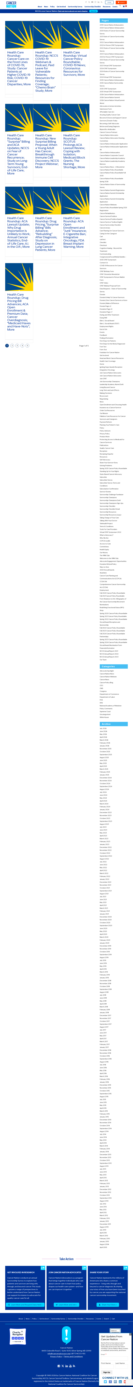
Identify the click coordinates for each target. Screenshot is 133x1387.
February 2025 (105, 772)
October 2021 (105, 888)
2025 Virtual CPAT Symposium (110, 92)
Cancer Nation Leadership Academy (112, 158)
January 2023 (104, 844)
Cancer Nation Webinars (108, 205)
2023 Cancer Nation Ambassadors (112, 54)
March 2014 (104, 1146)
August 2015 (104, 1097)
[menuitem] (109, 2)
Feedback (103, 335)
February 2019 (105, 975)
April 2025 (103, 766)
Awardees (103, 573)
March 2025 (104, 769)
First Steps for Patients (108, 341)
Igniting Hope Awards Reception (111, 367)
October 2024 (105, 783)
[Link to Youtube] (92, 1)
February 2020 (105, 940)
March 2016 (104, 1076)
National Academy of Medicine (110, 706)
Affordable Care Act (107, 112)
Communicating (105, 254)
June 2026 (103, 731)
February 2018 (105, 1010)
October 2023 (105, 818)
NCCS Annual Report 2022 (109, 654)
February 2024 (105, 807)
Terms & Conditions (106, 526)
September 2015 (105, 1094)
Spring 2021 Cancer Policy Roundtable (113, 616)
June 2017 (103, 1033)
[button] (120, 5)
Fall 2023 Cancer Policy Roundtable (112, 631)
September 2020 (106, 925)
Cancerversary (105, 228)
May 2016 (103, 1070)
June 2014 (103, 1137)
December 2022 (106, 847)
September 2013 (106, 1163)
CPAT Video (104, 283)
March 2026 (104, 740)
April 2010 (103, 1233)
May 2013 (103, 1175)
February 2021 (105, 911)
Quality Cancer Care (107, 448)
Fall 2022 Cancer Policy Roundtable (112, 628)
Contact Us (104, 263)
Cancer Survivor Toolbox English (111, 222)
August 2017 (104, 1027)
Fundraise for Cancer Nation (109, 352)
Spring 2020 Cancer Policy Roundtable (113, 613)
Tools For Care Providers (108, 529)
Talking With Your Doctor (108, 521)
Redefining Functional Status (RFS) (112, 607)
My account (104, 396)
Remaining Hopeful (106, 454)
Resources (107, 7)
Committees (104, 547)
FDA (101, 700)
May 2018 (103, 1001)
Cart (101, 236)
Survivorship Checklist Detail (110, 509)
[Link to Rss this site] (101, 1)
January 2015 (104, 1117)
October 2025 (105, 752)
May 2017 (103, 1036)
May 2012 (103, 1210)
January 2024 (104, 810)
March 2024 (104, 804)
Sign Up (106, 1372)
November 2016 (105, 1053)
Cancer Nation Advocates (109, 135)
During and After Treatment (109, 315)
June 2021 (103, 899)
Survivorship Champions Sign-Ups (111, 503)
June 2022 (103, 865)
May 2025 (103, 763)
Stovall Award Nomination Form (111, 645)
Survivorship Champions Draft (110, 500)
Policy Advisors (105, 431)
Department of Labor (107, 697)
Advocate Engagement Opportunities (113, 561)
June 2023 (103, 830)
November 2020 (106, 920)
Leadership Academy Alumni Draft (112, 384)
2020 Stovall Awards (107, 570)
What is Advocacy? (106, 535)
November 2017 (105, 1018)
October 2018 (105, 986)
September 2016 (106, 1059)
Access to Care (105, 544)
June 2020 (103, 928)
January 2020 (104, 943)
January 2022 (104, 879)
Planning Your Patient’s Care (109, 425)
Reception (103, 451)
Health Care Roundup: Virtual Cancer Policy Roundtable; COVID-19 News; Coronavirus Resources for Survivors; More (75, 64)
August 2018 (104, 992)
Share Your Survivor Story (109, 463)
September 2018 (106, 989)
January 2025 (104, 775)
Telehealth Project (106, 523)
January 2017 (104, 1047)
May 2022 (103, 868)
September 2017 (106, 1024)
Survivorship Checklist (92, 7)
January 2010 (104, 1241)
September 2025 (106, 755)
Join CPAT (103, 379)
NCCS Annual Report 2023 (109, 657)
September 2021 (106, 891)
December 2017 (105, 1015)
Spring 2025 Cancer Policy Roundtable (113, 468)
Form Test (103, 350)
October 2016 (105, 1056)
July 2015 (103, 1099)
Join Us (93, 11)
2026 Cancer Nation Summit (110, 97)
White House (104, 717)
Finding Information (106, 338)
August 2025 (104, 757)
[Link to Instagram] (95, 1)
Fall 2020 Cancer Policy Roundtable (112, 593)
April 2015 (103, 1108)
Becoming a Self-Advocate (109, 124)
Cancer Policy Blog (106, 683)
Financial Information (107, 648)
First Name (106, 1363)
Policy (52, 7)
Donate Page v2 (105, 306)
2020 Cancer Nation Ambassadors (112, 28)
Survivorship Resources (108, 512)
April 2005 (103, 1247)
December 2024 (106, 778)
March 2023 (104, 839)
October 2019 (105, 952)
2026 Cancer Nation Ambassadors (112, 94)
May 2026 (103, 734)
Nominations (104, 605)
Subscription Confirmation (109, 489)
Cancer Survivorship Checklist (110, 225)
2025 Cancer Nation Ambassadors (112, 80)
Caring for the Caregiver (108, 234)
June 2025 (103, 760)
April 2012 (103, 1212)
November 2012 (105, 1192)
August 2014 (104, 1131)
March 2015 (104, 1111)
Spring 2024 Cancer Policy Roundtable (113, 642)
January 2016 (104, 1082)
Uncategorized (105, 714)
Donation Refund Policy (108, 564)
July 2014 (103, 1134)
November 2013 (105, 1157)
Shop (101, 610)
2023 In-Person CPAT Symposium (111, 57)
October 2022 (105, 853)
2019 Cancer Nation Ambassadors (112, 25)
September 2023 (106, 821)
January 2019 (104, 978)
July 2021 (103, 897)
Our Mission (104, 413)
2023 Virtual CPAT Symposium (110, 66)
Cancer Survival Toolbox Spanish (111, 219)
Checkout (103, 245)
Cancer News (104, 680)
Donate (102, 294)
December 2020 (106, 917)
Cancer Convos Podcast (108, 132)
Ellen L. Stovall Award (107, 321)
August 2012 (104, 1201)
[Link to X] (89, 1)
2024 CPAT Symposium (108, 68)
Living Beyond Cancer (107, 387)
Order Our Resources (107, 410)
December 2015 (105, 1085)
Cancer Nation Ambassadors (110, 152)
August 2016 (104, 1062)
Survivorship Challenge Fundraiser (111, 495)
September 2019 (106, 955)
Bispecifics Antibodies (107, 129)
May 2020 (103, 931)
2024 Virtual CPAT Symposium (110, 77)
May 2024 (103, 798)
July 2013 (103, 1169)
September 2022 (106, 856)
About (40, 7)
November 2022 (105, 850)
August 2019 (104, 957)
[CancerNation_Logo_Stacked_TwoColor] (11, 4)
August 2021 (104, 894)
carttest (103, 239)
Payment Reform (106, 422)
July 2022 (103, 862)
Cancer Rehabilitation (107, 213)
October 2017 (105, 1021)
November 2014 (105, 1123)
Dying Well (103, 318)
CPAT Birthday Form (107, 271)
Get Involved (61, 7)
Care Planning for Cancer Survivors (112, 231)
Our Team (103, 660)
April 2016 (103, 1073)
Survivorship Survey (75, 7)
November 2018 (105, 983)
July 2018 (103, 995)
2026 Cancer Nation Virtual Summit (112, 100)
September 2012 (106, 1198)
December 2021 (105, 882)
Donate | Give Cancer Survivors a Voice (113, 300)
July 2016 (103, 1065)
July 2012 (103, 1204)
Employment (104, 590)
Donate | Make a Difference (109, 303)
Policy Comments (106, 709)
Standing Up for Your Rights (109, 471)
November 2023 (105, 815)
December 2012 (105, 1189)
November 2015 (105, 1088)
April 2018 (103, 1004)
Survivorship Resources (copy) (110, 515)
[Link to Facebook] (85, 1)
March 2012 (104, 1215)
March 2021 (104, 908)
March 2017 (104, 1041)
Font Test (103, 347)
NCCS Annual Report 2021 (109, 651)
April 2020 (103, 934)
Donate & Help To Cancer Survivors (112, 297)
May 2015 (103, 1105)
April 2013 (103, 1178)
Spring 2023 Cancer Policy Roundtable (113, 639)
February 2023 (105, 841)
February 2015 (105, 1114)
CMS (101, 688)
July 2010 (103, 1230)
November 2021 (105, 885)
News (46, 7)
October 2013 (105, 1160)
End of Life (103, 329)
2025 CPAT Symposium (108, 89)
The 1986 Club (105, 555)
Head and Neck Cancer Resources (112, 358)
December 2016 (105, 1050)
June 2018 (103, 998)
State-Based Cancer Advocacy (111, 474)
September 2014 (106, 1128)
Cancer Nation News (107, 674)
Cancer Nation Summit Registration (112, 190)
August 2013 (104, 1166)
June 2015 (103, 1102)
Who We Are (104, 538)
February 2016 (105, 1079)
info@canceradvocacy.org (59, 1353)
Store (109, 2)
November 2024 (105, 781)
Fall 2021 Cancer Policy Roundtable (112, 596)
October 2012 (105, 1195)
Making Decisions (106, 393)
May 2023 (103, 833)
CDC (101, 685)
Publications (104, 445)
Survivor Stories (105, 492)
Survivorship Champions (108, 497)
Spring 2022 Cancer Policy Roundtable (113, 619)
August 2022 (104, 859)
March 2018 (104, 1007)
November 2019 (105, 949)
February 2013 (105, 1183)
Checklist (103, 242)
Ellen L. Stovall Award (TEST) (109, 324)
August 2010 (104, 1227)
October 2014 (105, 1126)
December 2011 (105, 1224)
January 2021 (104, 914)
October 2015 (105, 1091)
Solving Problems (106, 466)
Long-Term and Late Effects (109, 390)
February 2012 (105, 1218)
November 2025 (105, 749)
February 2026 (105, 743)
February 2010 (105, 1239)
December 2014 (105, 1120)
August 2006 (104, 1244)
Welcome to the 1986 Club (109, 558)
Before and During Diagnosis (110, 126)
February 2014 (105, 1149)
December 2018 (105, 981)
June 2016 (103, 1068)
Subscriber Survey (106, 480)
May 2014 (103, 1140)
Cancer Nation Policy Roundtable (111, 170)
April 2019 (103, 969)
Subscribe (103, 477)
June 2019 (103, 963)
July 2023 (103, 827)
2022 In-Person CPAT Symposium (111, 45)
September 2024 (106, 786)
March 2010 (104, 1236)
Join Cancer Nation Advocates (110, 373)
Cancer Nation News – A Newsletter (112, 167)
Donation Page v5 (106, 309)
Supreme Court (105, 711)
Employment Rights (106, 326)
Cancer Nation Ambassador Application (114, 144)
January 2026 (104, 746)
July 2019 (103, 960)
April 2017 (103, 1039)
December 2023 (106, 812)
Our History (104, 553)
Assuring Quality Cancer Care (110, 115)
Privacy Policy (105, 434)
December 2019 (105, 946)
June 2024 (103, 795)
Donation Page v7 (106, 312)
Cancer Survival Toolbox (108, 216)
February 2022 (105, 876)
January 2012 (104, 1221)
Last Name (120, 1363)
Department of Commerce (109, 694)
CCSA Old (103, 581)
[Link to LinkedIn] (98, 1)
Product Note (105, 437)
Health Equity (104, 550)
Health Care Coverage (108, 361)
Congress (103, 691)
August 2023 (104, 824)
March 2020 (104, 937)
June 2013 (103, 1172)
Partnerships (104, 637)
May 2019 (103, 966)
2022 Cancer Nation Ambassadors (112, 42)
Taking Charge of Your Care (109, 518)
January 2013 (104, 1186)
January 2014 (104, 1152)
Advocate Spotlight (107, 671)
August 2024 (104, 789)
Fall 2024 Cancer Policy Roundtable (112, 634)
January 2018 (104, 1013)
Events (115, 7)
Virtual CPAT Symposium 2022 (110, 532)
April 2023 (103, 836)
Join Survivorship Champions (110, 381)
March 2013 (104, 1181)
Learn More (7, 1382)
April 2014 (103, 1143)
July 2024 (103, 792)
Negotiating (104, 399)
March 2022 (104, 873)
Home (102, 364)
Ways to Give (104, 567)
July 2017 (103, 1030)
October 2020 (105, 923)
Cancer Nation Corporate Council (112, 155)
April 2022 (103, 870)
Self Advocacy (105, 460)
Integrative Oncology (107, 370)
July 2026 (103, 728)
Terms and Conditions (73, 1356)
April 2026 (103, 737)
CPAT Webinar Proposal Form (110, 286)
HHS (101, 703)
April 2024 (103, 801)
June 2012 (103, 1207)
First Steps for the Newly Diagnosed (112, 344)
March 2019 (104, 972)
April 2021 (103, 905)
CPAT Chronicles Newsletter (110, 274)
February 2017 (105, 1044)
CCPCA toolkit (105, 541)
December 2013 (105, 1155)
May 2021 (103, 902)
